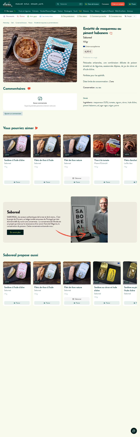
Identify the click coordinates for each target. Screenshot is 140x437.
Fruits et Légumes (25, 11)
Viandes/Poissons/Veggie (48, 11)
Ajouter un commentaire (13, 113)
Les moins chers (47, 16)
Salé (80, 11)
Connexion (105, 4)
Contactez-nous (116, 16)
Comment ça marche (99, 16)
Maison (97, 11)
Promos (22, 16)
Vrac (91, 11)
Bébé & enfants (120, 11)
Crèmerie (35, 11)
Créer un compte (117, 4)
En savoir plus (15, 232)
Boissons (86, 11)
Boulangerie (68, 11)
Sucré (75, 11)
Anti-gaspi (33, 16)
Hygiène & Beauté (107, 11)
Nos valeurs (83, 16)
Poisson (30, 23)
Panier (18, 182)
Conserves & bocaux (21, 23)
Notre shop (6, 23)
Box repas (11, 11)
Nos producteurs (68, 16)
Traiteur (60, 11)
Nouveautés (10, 16)
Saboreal (87, 37)
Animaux (130, 11)
